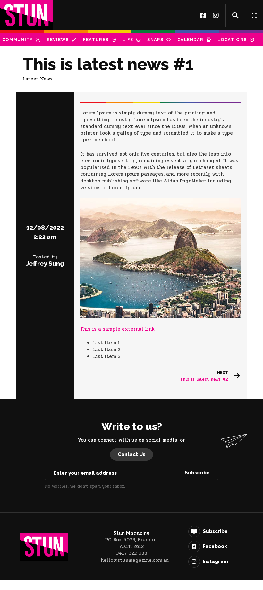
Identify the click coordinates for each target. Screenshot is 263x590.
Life (128, 39)
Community (17, 39)
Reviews (58, 39)
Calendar (190, 39)
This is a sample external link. (117, 329)
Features (95, 39)
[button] (235, 15)
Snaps (155, 39)
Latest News (37, 79)
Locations (232, 39)
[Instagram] (216, 15)
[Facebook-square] (203, 15)
